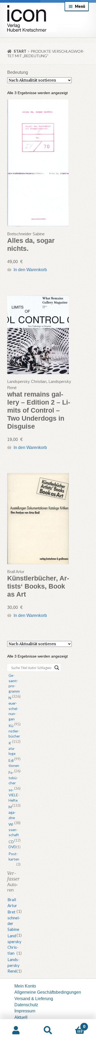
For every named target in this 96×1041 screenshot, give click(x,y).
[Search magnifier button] (57, 667)
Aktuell (20, 1017)
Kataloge (12, 748)
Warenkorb (74, 1024)
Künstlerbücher (14, 730)
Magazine (12, 812)
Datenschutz (26, 1004)
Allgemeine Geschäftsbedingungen (47, 992)
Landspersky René (13, 965)
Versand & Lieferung (33, 998)
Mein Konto (25, 986)
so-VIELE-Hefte (14, 795)
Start (20, 51)
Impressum (24, 1010)
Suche (48, 1030)
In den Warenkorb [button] (30, 269)
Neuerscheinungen (13, 708)
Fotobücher (13, 777)
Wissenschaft (14, 829)
